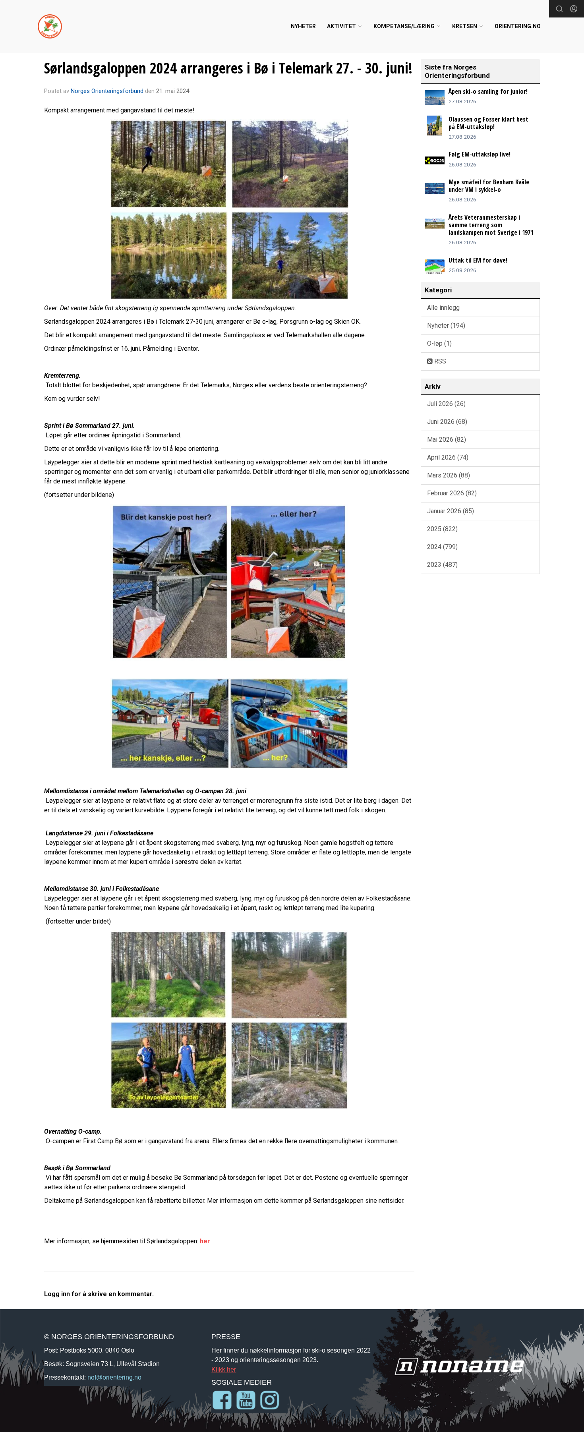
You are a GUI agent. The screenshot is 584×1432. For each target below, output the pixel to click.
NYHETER (303, 26)
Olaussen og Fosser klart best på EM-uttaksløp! (488, 123)
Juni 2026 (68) (447, 421)
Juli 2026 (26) (446, 404)
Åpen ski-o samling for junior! (488, 91)
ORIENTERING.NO (518, 26)
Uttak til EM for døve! (478, 260)
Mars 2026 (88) (448, 475)
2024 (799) (442, 547)
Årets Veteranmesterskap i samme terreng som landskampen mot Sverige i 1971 (491, 225)
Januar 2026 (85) (450, 511)
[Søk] (559, 9)
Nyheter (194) (446, 325)
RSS (439, 361)
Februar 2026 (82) (452, 493)
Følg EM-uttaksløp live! (480, 154)
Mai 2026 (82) (446, 439)
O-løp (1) (439, 343)
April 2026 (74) (447, 457)
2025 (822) (442, 529)
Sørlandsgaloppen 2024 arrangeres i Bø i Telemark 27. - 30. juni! (228, 68)
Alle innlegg (443, 307)
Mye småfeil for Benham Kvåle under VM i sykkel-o (489, 186)
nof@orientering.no (114, 1377)
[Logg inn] (574, 9)
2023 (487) (442, 564)
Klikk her (223, 1369)
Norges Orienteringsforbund (107, 91)
